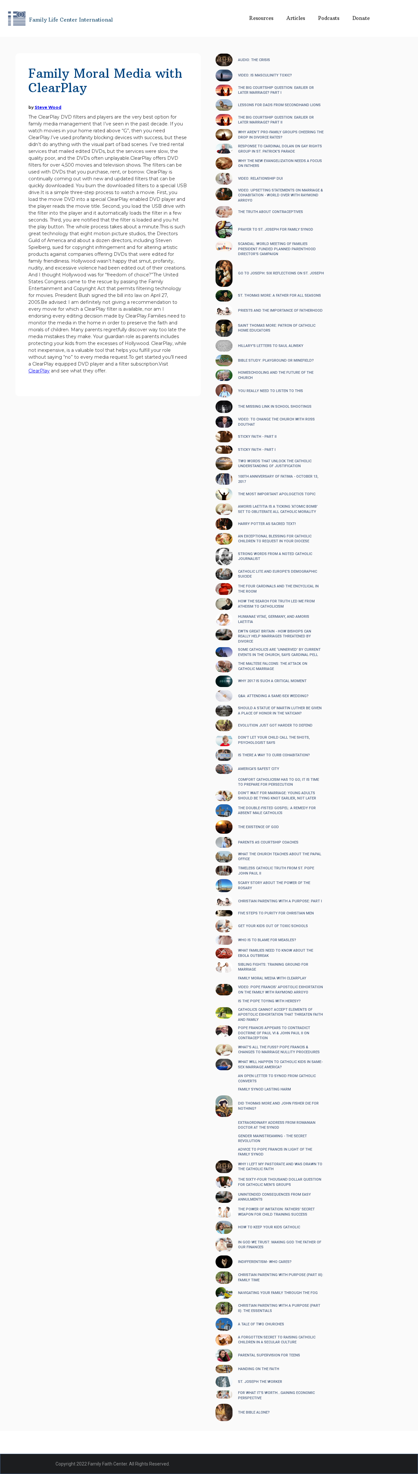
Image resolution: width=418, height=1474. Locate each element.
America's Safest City (258, 769)
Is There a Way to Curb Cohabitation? (274, 755)
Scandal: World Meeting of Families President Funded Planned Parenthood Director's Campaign (277, 249)
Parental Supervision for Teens (269, 1355)
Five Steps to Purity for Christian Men (276, 913)
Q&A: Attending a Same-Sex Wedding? (273, 696)
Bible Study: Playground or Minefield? (276, 360)
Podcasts (328, 18)
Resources (261, 18)
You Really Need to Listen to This (270, 391)
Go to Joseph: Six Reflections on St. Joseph (281, 273)
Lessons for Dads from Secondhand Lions (279, 105)
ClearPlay (39, 371)
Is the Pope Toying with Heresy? (269, 1001)
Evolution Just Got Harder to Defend (275, 725)
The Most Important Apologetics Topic (276, 494)
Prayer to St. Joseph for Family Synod (275, 229)
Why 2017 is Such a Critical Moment (272, 681)
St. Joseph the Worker (260, 1382)
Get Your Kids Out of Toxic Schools (273, 926)
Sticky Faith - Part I (257, 450)
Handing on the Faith (258, 1369)
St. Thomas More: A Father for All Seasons (279, 295)
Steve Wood (48, 107)
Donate (361, 18)
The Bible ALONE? (254, 1412)
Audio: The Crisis (254, 60)
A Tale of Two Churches (261, 1324)
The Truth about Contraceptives (270, 212)
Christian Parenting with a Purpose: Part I (280, 901)
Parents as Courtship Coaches (268, 842)
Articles (295, 18)
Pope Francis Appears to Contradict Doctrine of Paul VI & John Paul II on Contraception (274, 1033)
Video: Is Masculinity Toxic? (265, 75)
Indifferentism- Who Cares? (265, 1262)
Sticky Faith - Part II (257, 436)
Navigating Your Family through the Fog (278, 1293)
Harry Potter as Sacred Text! (267, 524)
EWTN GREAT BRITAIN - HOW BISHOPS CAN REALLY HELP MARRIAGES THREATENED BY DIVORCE (274, 636)
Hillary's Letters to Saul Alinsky (270, 346)
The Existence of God (258, 827)
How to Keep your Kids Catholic (269, 1227)
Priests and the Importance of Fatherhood (280, 310)
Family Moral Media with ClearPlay (272, 978)
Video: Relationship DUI (260, 178)
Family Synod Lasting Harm (264, 1089)
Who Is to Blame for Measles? (267, 940)
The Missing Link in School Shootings (275, 406)
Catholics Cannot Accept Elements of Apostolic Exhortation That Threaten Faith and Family (280, 1014)
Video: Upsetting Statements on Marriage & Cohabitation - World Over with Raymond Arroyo (280, 195)
